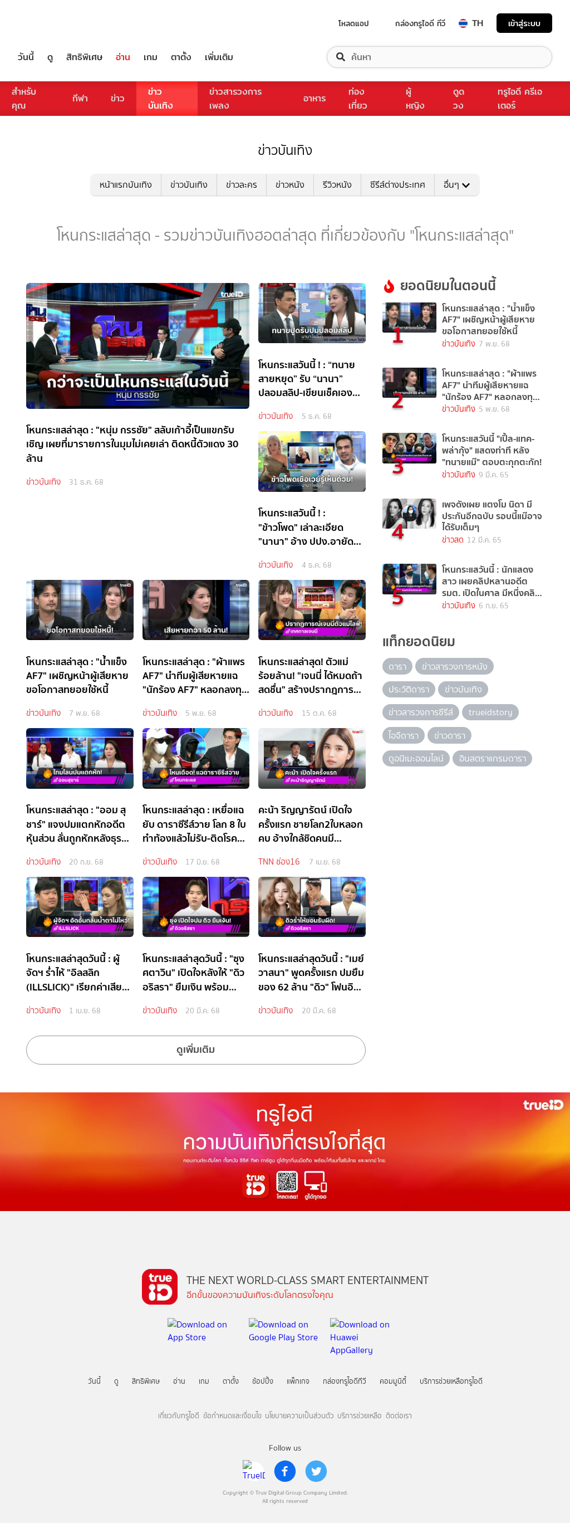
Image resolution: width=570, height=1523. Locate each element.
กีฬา (80, 98)
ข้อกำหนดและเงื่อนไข (232, 1415)
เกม (151, 57)
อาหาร (314, 98)
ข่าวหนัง (290, 184)
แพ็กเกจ (298, 1381)
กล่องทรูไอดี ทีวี (420, 23)
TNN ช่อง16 (279, 862)
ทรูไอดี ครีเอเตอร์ (520, 99)
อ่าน (123, 57)
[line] (254, 1471)
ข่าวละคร (241, 184)
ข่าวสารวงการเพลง (235, 99)
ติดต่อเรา (399, 1415)
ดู (50, 57)
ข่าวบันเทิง (160, 99)
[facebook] (285, 1471)
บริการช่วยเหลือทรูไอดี (451, 1381)
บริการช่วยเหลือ (359, 1415)
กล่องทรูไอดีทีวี (344, 1381)
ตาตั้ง (181, 57)
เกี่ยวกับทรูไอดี (178, 1415)
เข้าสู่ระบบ (524, 23)
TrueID (51, 23)
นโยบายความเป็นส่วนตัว (299, 1415)
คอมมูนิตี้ (393, 1381)
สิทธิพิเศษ (84, 57)
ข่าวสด (453, 540)
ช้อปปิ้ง (262, 1381)
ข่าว (118, 98)
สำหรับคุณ (24, 99)
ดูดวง (458, 99)
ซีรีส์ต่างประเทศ (397, 184)
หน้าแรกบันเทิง (126, 184)
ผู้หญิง (415, 99)
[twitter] (316, 1471)
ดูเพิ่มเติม (195, 1049)
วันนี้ (26, 57)
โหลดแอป (353, 23)
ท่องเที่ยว (357, 99)
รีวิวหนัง (337, 184)
